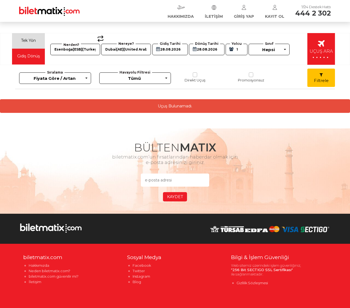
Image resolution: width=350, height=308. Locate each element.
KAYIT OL (274, 16)
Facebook (142, 265)
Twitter (139, 271)
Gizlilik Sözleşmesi (252, 283)
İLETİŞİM (214, 16)
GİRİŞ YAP (244, 16)
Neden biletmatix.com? (49, 271)
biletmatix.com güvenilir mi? (53, 276)
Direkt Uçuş (195, 80)
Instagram (141, 276)
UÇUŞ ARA (321, 54)
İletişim (35, 282)
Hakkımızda (39, 265)
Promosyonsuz (251, 80)
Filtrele (321, 80)
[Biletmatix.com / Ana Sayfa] (49, 7)
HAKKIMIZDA (181, 16)
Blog (137, 282)
